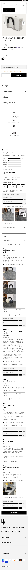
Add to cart (19, 75)
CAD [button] (24, 0)
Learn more (9, 10)
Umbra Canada (7, 566)
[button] (14, 47)
